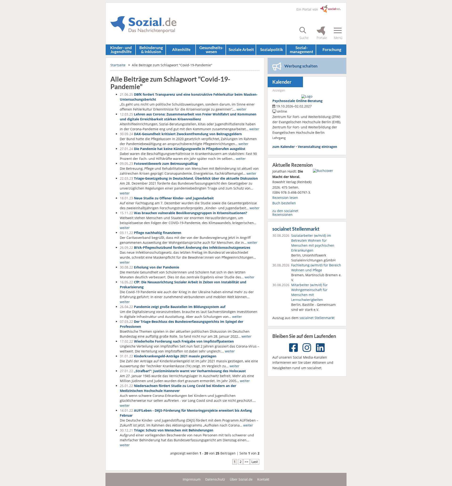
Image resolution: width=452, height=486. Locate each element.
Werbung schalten (301, 65)
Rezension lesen (285, 197)
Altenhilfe (181, 49)
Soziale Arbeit (241, 49)
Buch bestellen (284, 203)
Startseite (117, 65)
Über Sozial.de (241, 479)
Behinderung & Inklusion (151, 49)
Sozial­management (301, 49)
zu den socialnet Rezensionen (285, 213)
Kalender (281, 82)
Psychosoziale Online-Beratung (297, 101)
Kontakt (263, 479)
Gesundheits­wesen (211, 49)
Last (254, 461)
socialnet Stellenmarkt (295, 229)
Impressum (192, 479)
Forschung (332, 49)
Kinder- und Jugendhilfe (121, 49)
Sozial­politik (271, 49)
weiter (241, 109)
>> (246, 461)
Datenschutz (215, 479)
